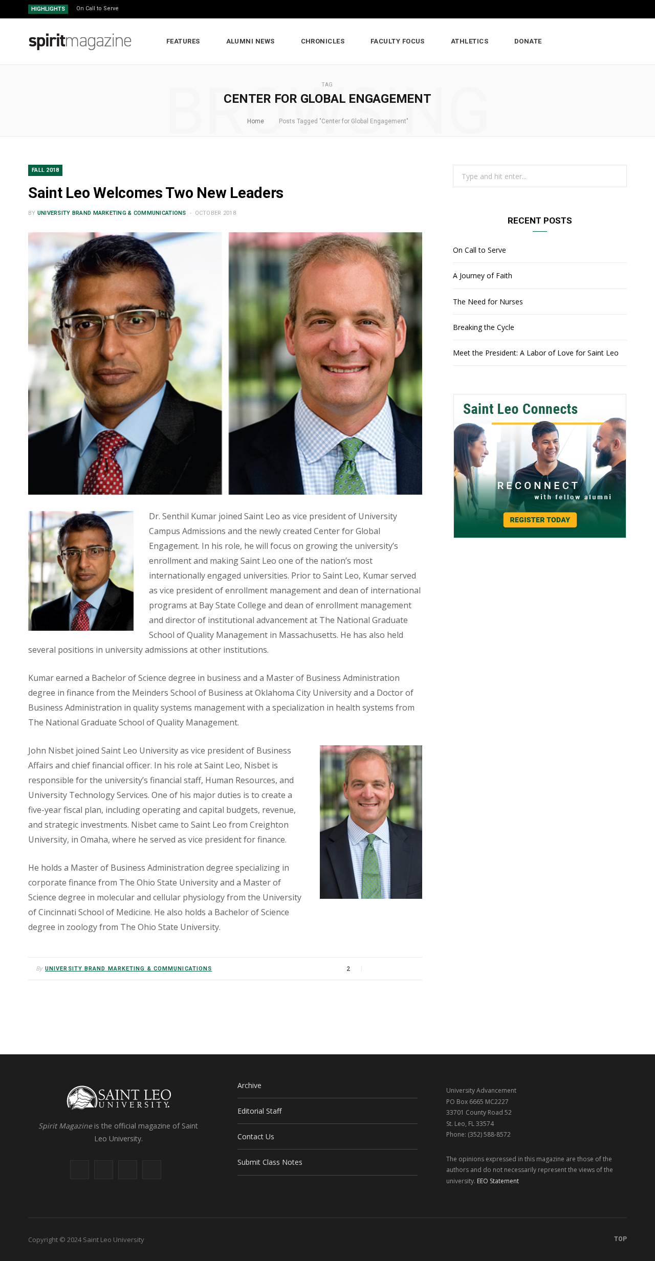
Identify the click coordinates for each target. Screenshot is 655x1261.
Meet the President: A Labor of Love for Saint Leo (536, 353)
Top (620, 1239)
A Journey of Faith (482, 275)
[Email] (411, 968)
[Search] (619, 41)
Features (183, 41)
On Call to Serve (97, 8)
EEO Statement (498, 1181)
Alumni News (250, 41)
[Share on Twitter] (387, 968)
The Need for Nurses (488, 301)
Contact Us (255, 1136)
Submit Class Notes (269, 1162)
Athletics (469, 41)
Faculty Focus (397, 41)
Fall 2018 (45, 170)
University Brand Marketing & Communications (111, 213)
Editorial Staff (259, 1111)
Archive (249, 1085)
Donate (528, 41)
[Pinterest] (399, 968)
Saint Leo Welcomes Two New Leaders (155, 193)
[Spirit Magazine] (80, 42)
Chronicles (323, 41)
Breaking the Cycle (483, 327)
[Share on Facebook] (375, 968)
